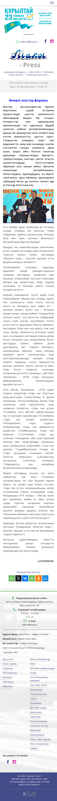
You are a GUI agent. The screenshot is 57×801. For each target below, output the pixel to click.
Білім (32, 663)
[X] (18, 578)
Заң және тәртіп (38, 684)
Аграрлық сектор (39, 725)
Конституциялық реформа (39, 679)
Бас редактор (10, 672)
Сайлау (33, 748)
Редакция (8, 668)
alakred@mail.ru (29, 41)
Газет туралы (10, 663)
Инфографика (37, 734)
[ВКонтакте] (25, 578)
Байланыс (8, 686)
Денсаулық (36, 712)
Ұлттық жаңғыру (38, 721)
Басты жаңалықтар (40, 659)
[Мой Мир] (45, 578)
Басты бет (8, 659)
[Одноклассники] (39, 578)
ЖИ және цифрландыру (42, 668)
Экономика (35, 703)
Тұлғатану (35, 716)
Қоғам (33, 672)
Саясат (33, 698)
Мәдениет (35, 730)
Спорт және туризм (40, 739)
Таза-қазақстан (38, 694)
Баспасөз (7, 677)
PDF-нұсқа (8, 681)
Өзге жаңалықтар (39, 743)
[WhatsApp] (12, 578)
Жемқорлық (36, 689)
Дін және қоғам (38, 707)
